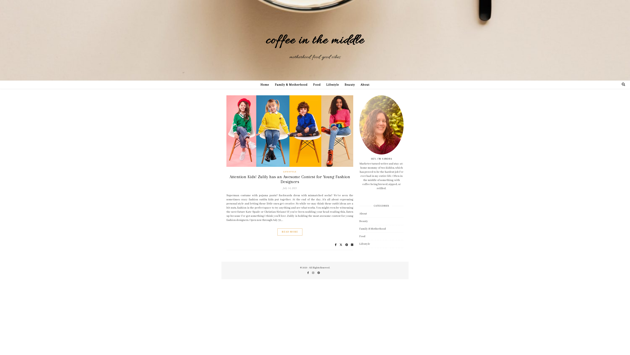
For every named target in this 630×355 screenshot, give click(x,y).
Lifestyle (332, 84)
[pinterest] (318, 273)
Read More (290, 231)
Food (317, 84)
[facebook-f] (308, 273)
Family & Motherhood (291, 84)
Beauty (350, 84)
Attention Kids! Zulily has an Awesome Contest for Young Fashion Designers (290, 179)
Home (265, 84)
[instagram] (313, 273)
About (365, 84)
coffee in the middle (315, 40)
